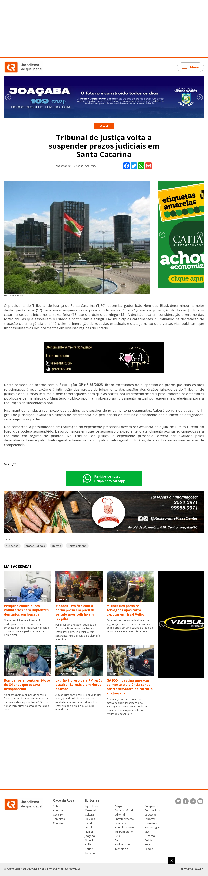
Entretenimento (124, 819)
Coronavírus (152, 810)
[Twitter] (178, 801)
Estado (89, 823)
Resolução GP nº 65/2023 (81, 384)
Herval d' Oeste (124, 827)
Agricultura (91, 806)
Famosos (120, 823)
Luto (117, 836)
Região (149, 844)
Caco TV (58, 814)
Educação (151, 814)
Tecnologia (121, 848)
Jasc (147, 831)
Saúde (89, 848)
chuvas (56, 546)
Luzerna (150, 836)
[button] (200, 97)
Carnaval (90, 810)
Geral (88, 827)
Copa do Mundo (124, 810)
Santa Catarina (77, 546)
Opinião (90, 840)
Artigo (118, 806)
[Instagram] (193, 801)
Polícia (149, 840)
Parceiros (59, 819)
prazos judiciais (35, 546)
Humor (89, 831)
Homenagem (152, 827)
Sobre (57, 806)
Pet (117, 840)
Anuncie (58, 810)
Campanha (151, 806)
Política (89, 844)
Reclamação (122, 844)
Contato (58, 823)
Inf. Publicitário (124, 831)
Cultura (89, 814)
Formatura (151, 823)
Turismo (90, 853)
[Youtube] (200, 801)
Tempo (149, 848)
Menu (194, 67)
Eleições (90, 819)
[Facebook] (186, 801)
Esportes (150, 819)
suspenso (12, 546)
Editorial (120, 814)
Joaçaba (90, 836)
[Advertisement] (104, 28)
